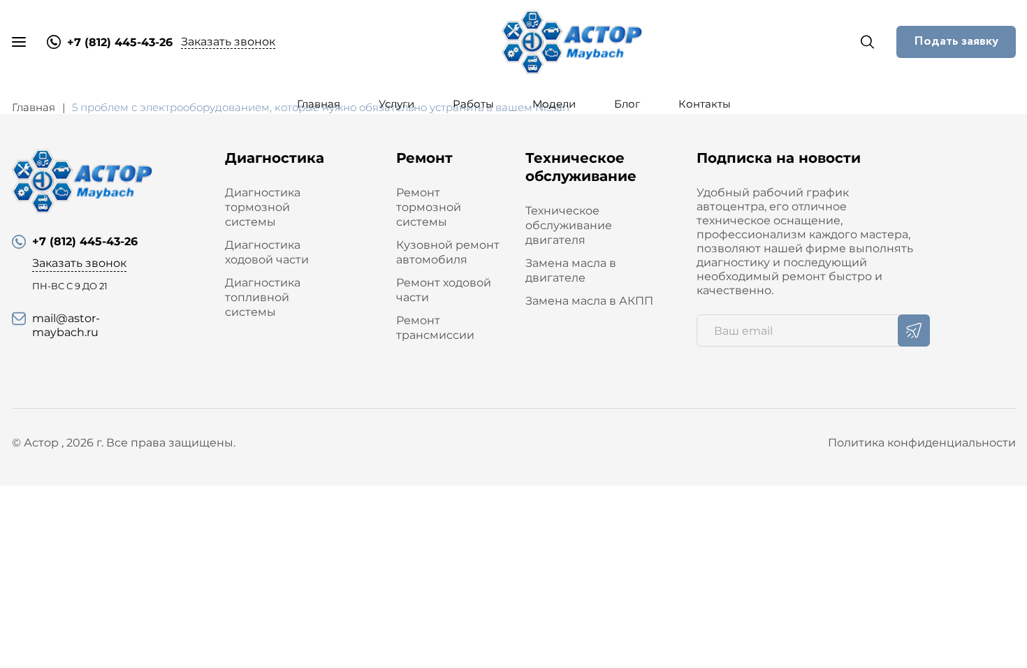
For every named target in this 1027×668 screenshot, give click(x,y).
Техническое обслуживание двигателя (568, 225)
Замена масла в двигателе (570, 270)
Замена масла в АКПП (589, 300)
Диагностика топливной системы (262, 297)
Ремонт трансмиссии (435, 328)
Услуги (396, 104)
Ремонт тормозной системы (428, 207)
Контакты (704, 104)
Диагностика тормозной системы (262, 207)
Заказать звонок (228, 41)
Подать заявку (956, 41)
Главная (318, 104)
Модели (554, 104)
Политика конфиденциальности (922, 442)
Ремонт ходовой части (443, 290)
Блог (627, 104)
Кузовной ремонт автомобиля (448, 252)
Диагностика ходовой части (267, 252)
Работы (473, 104)
